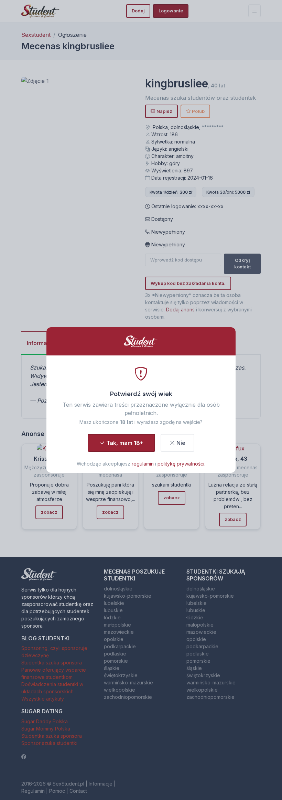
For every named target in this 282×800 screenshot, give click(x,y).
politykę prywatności (181, 464)
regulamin (143, 464)
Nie (180, 442)
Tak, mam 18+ (124, 442)
